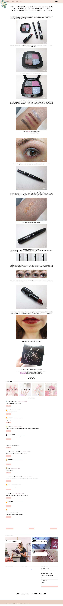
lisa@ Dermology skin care (15, 476)
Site (31, 371)
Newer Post (9, 528)
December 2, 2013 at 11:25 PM (15, 468)
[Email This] (29, 379)
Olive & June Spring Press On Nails (11, 389)
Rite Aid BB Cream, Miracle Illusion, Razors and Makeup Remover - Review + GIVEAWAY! (39, 541)
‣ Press (17, 1)
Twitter (28, 371)
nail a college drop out (14, 485)
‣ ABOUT (13, 1)
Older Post (53, 528)
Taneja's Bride (11, 434)
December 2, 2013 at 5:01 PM (19, 443)
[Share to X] (31, 379)
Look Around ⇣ (7, 1)
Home (31, 528)
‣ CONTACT (20, 1)
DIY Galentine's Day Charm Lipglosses (38, 389)
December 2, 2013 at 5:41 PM (27, 451)
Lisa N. (9, 409)
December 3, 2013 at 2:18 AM (27, 476)
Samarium (10, 418)
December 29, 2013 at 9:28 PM (19, 493)
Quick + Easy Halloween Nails (25, 389)
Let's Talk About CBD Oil (13, 541)
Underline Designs (18, 603)
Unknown (10, 426)
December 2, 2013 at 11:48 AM (22, 401)
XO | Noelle (10, 603)
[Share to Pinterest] (34, 379)
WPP (9, 468)
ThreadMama (27, 603)
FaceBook (25, 371)
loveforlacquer (12, 401)
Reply (8, 405)
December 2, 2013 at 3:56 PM (18, 426)
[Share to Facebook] (32, 379)
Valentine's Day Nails (51, 389)
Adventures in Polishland (15, 451)
